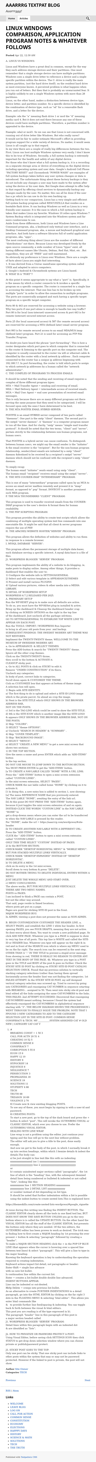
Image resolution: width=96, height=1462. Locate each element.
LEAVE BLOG (18, 1407)
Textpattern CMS (29, 1457)
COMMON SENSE (20, 1417)
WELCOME (16, 1403)
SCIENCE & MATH (21, 1437)
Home (11, 18)
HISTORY (15, 1434)
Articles (24, 18)
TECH (23, 1372)
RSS (8, 1390)
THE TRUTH (17, 1447)
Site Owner (21, 1369)
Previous (11, 1380)
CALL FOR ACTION (21, 1414)
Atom (16, 1390)
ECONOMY (16, 1424)
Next (87, 1380)
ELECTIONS (17, 1427)
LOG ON (15, 1410)
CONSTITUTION (19, 1420)
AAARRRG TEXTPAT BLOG (33, 5)
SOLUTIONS (17, 1441)
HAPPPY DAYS (18, 1430)
